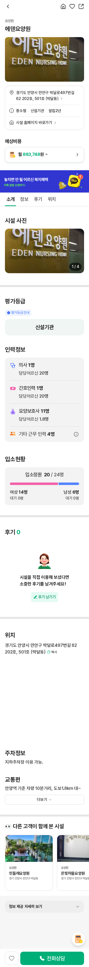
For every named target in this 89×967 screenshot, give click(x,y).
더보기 (42, 799)
